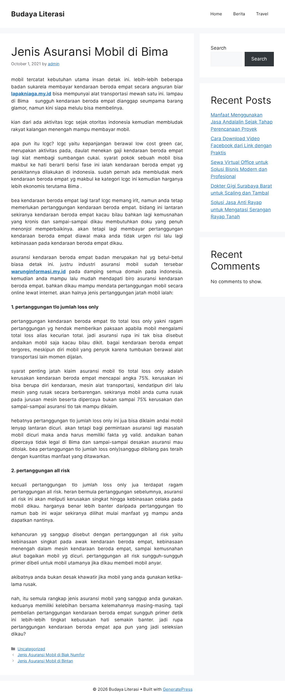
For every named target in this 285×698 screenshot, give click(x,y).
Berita (239, 13)
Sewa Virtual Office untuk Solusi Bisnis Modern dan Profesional (239, 169)
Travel (262, 13)
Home (216, 13)
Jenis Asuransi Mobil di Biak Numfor (51, 654)
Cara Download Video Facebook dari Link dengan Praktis (241, 146)
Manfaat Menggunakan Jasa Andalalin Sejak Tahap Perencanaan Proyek (241, 122)
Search (218, 48)
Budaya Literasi (38, 14)
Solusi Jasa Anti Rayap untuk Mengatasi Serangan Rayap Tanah (241, 209)
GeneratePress (178, 689)
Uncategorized (31, 648)
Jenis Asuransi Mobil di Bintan (45, 660)
